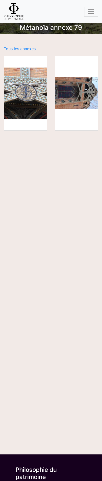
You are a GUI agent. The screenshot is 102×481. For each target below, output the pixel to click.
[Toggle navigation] (91, 12)
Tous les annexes (20, 48)
